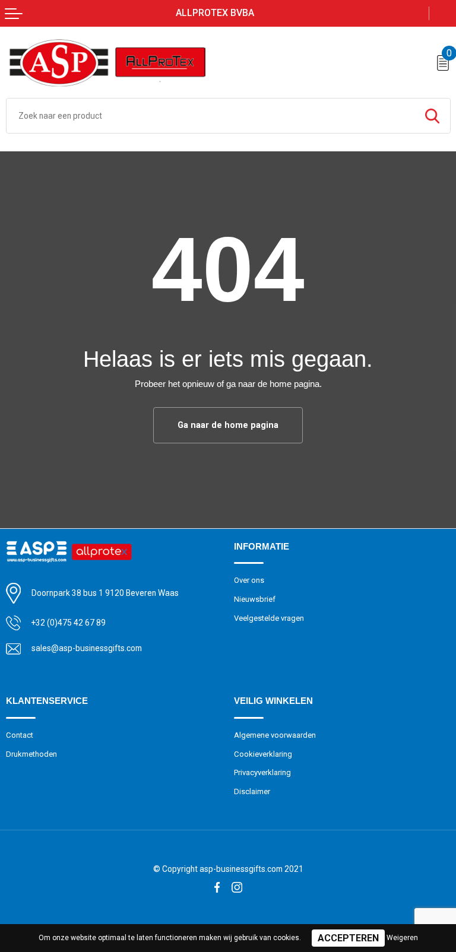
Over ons (249, 580)
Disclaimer (252, 791)
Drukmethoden (31, 754)
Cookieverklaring (263, 754)
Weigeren (402, 938)
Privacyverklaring (262, 772)
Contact (19, 735)
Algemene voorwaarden (275, 735)
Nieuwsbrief (255, 599)
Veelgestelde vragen (269, 618)
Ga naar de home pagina (228, 425)
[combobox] (210, 116)
